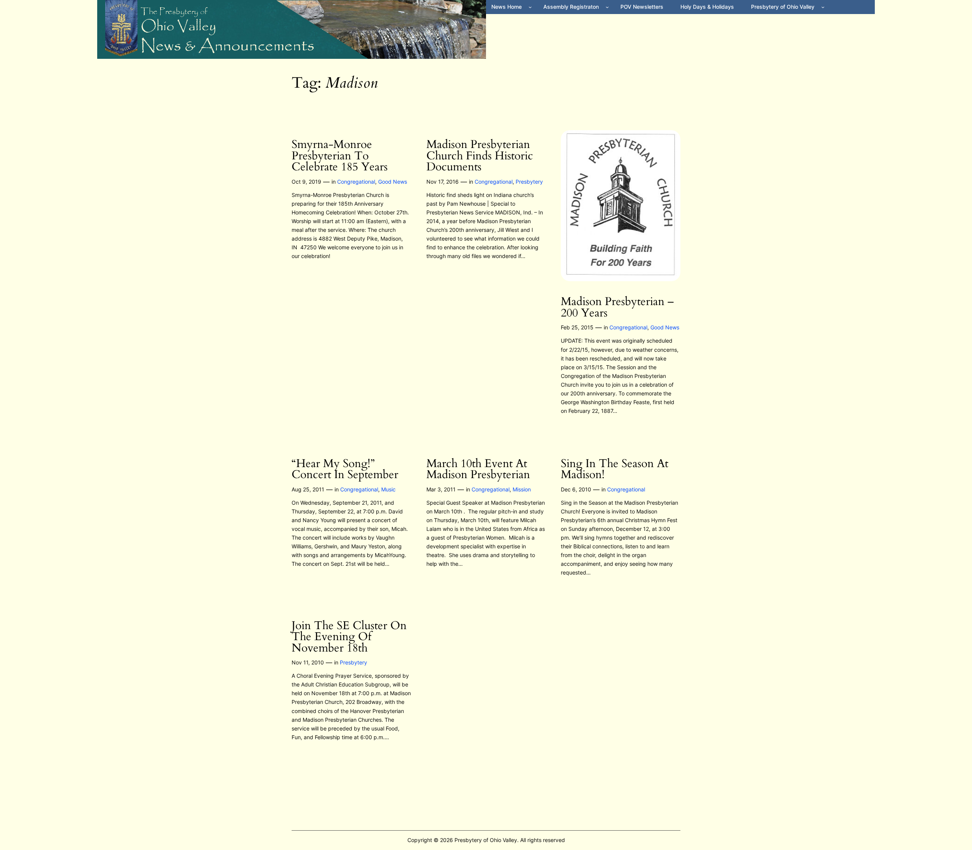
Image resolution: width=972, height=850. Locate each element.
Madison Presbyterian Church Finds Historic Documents (479, 156)
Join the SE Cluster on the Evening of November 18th (349, 637)
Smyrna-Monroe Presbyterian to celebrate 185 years (340, 156)
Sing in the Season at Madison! (614, 469)
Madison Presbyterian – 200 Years (617, 307)
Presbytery (529, 181)
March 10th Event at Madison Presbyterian (478, 469)
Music (388, 489)
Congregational (356, 181)
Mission (522, 489)
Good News (392, 181)
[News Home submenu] (530, 7)
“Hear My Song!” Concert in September (345, 469)
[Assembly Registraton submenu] (607, 7)
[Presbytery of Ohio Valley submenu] (823, 7)
